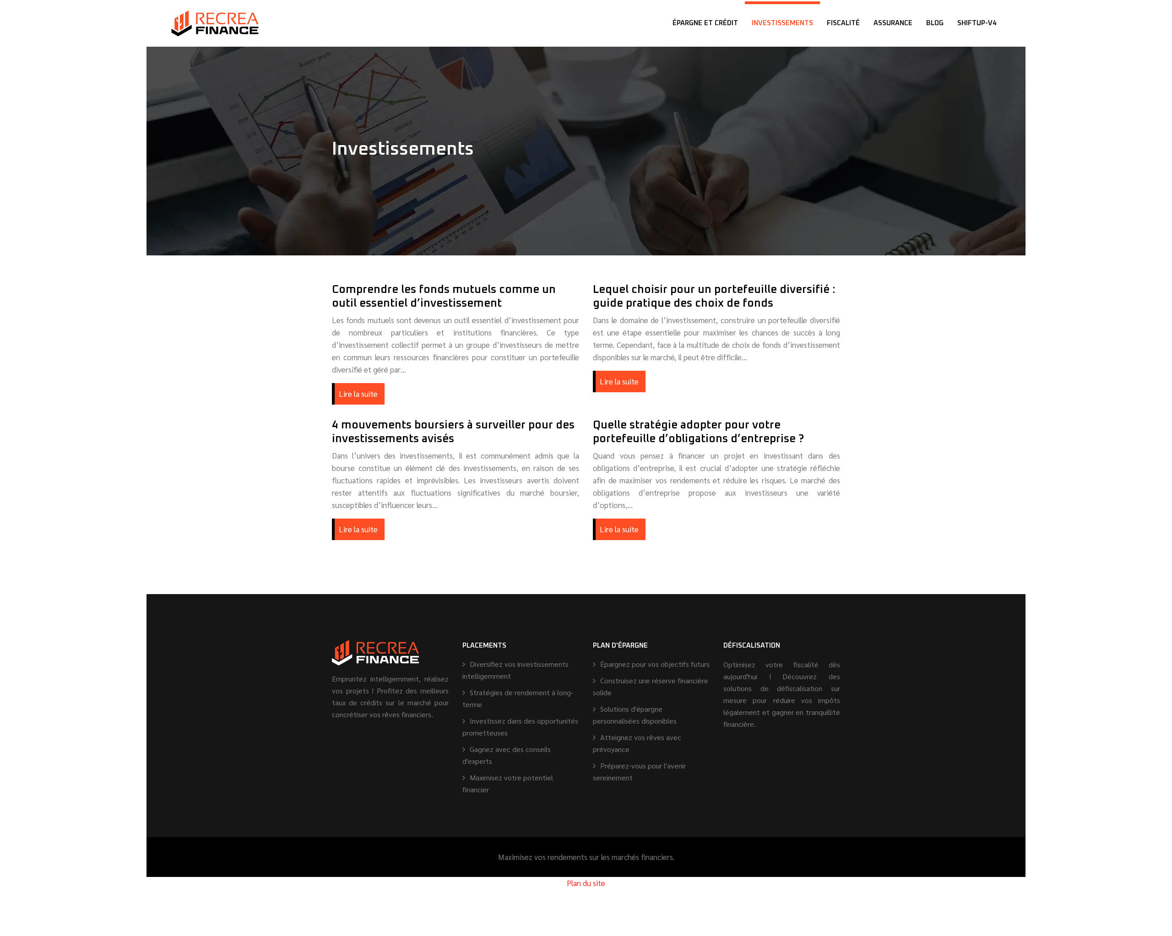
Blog (935, 23)
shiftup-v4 (977, 23)
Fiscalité (843, 23)
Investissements (782, 23)
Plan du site (586, 883)
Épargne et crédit (705, 23)
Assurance (893, 23)
